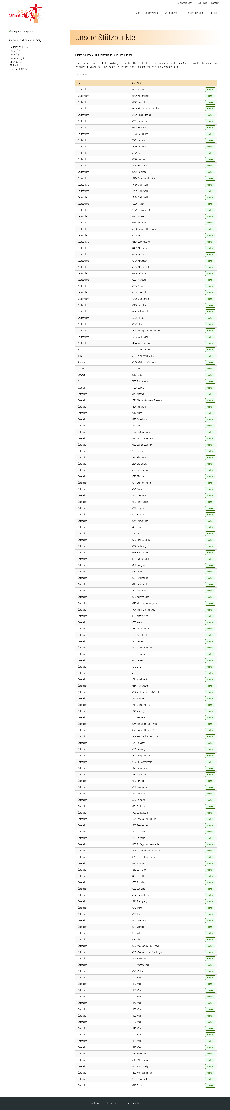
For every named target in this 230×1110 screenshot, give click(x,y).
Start (137, 12)
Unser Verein (151, 12)
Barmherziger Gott (193, 12)
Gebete (213, 12)
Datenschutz (132, 1103)
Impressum (113, 1103)
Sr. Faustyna (171, 12)
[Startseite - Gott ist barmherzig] (27, 22)
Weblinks (95, 1103)
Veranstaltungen (184, 2)
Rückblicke (202, 2)
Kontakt (215, 2)
